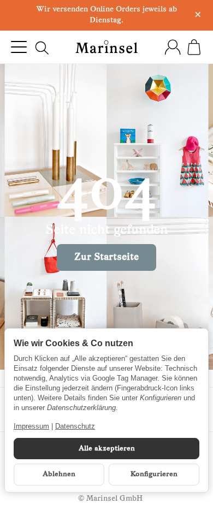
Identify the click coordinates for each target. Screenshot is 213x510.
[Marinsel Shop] (107, 46)
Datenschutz (75, 426)
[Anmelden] (172, 47)
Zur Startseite (106, 257)
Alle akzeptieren (107, 448)
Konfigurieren (154, 474)
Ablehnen (59, 474)
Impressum (31, 426)
